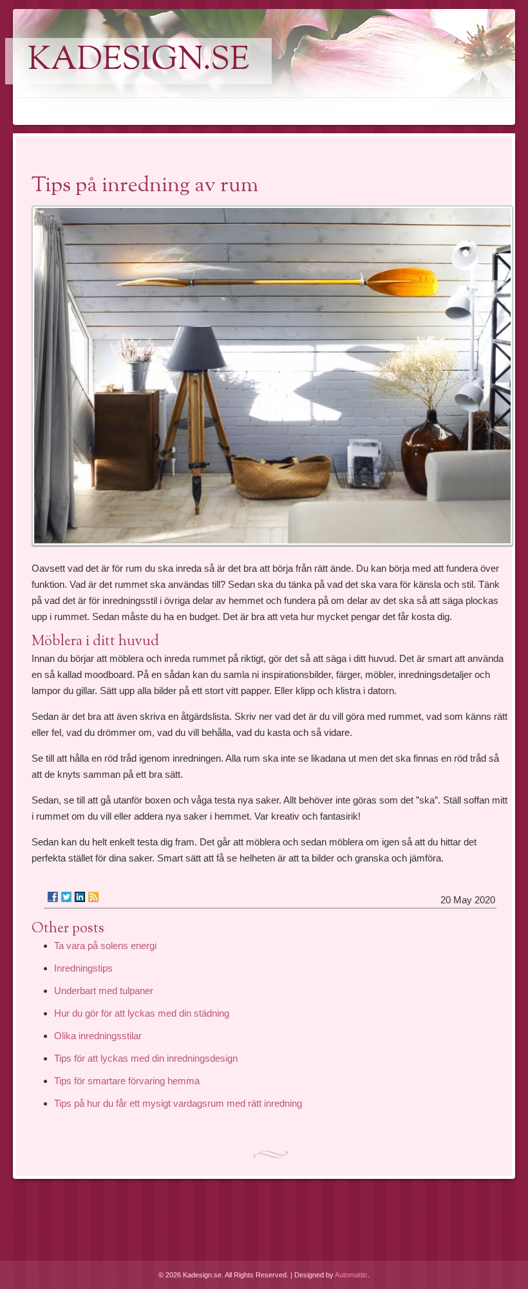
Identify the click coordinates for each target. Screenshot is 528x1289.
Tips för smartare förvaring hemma (127, 1080)
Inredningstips (83, 968)
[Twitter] (66, 897)
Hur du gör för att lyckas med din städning (141, 1013)
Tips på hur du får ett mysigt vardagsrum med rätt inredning (178, 1103)
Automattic (351, 1275)
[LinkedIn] (80, 897)
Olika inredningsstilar (98, 1035)
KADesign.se (138, 61)
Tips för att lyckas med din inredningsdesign (146, 1058)
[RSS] (93, 897)
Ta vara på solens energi (105, 945)
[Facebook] (53, 897)
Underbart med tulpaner (103, 990)
